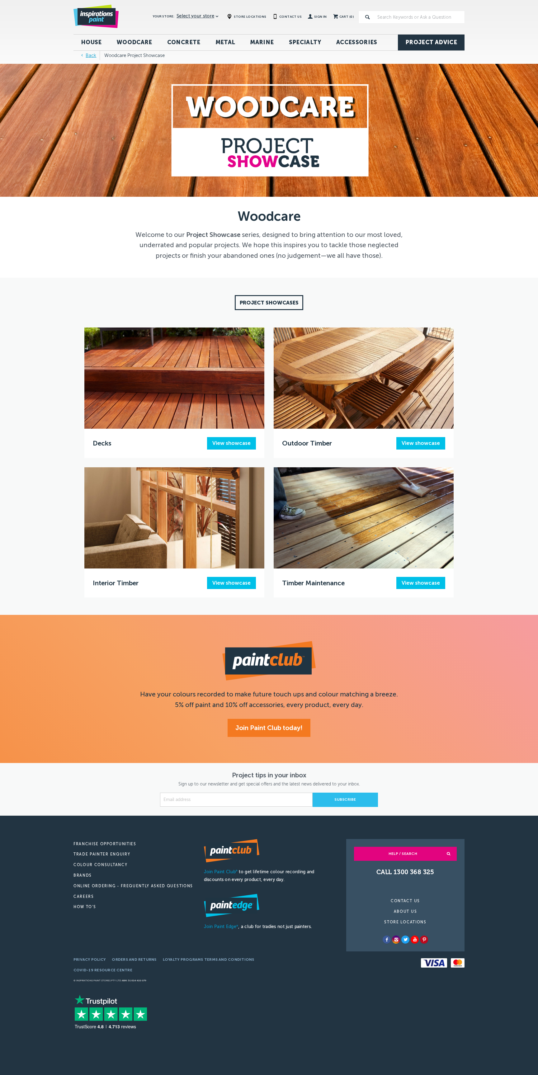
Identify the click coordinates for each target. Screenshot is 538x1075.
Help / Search (403, 853)
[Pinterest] (424, 940)
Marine (262, 42)
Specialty (305, 42)
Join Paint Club (221, 872)
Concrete (184, 42)
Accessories (356, 42)
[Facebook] (387, 940)
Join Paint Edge (221, 926)
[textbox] (420, 17)
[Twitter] (405, 940)
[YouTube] (415, 940)
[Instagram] (396, 940)
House (91, 42)
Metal (225, 42)
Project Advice (431, 42)
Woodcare (134, 42)
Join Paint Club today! (269, 728)
